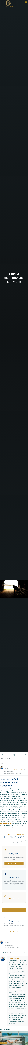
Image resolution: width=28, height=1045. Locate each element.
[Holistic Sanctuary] (8, 2)
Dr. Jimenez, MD (18, 769)
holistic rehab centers (14, 899)
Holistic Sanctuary (6, 823)
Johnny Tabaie (11, 758)
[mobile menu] (26, 2)
